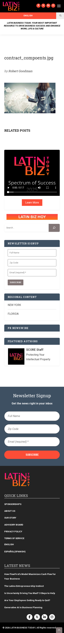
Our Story (10, 517)
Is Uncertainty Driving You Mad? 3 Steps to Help (29, 593)
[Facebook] (38, 6)
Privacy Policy (13, 531)
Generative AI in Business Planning (23, 607)
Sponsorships (12, 504)
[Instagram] (53, 6)
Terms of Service (14, 538)
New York (14, 305)
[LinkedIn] (48, 6)
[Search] (54, 228)
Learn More (32, 202)
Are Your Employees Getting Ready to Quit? (27, 600)
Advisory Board (13, 524)
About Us (9, 511)
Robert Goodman (20, 71)
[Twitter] (43, 6)
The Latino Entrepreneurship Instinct (24, 586)
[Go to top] (59, 630)
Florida (13, 313)
